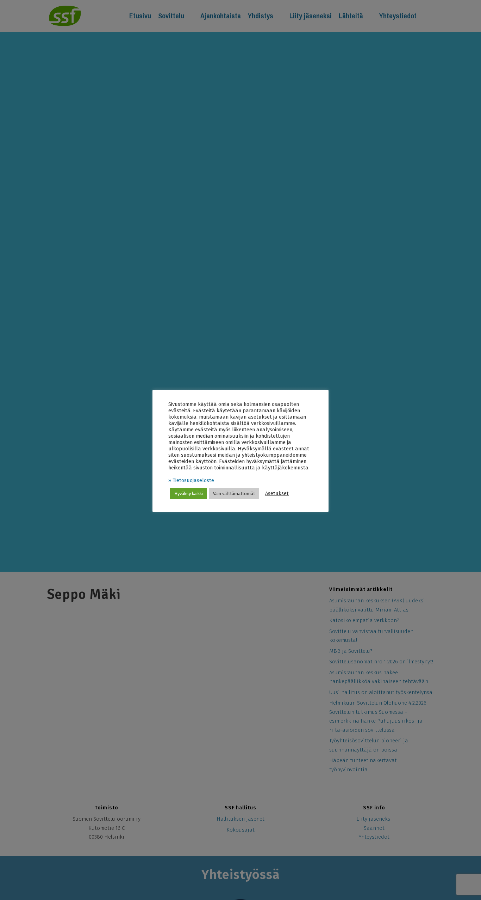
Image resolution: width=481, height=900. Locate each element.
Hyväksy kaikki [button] (188, 493)
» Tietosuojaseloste (191, 480)
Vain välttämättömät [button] (234, 493)
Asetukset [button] (277, 493)
